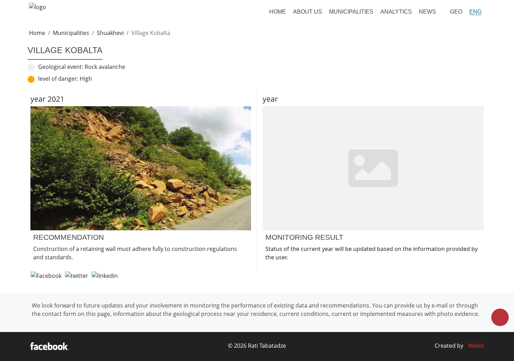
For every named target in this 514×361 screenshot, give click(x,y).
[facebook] (49, 346)
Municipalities (351, 12)
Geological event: (60, 67)
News (427, 12)
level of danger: (58, 78)
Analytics (396, 12)
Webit (476, 345)
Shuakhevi (110, 33)
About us (307, 12)
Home (277, 12)
